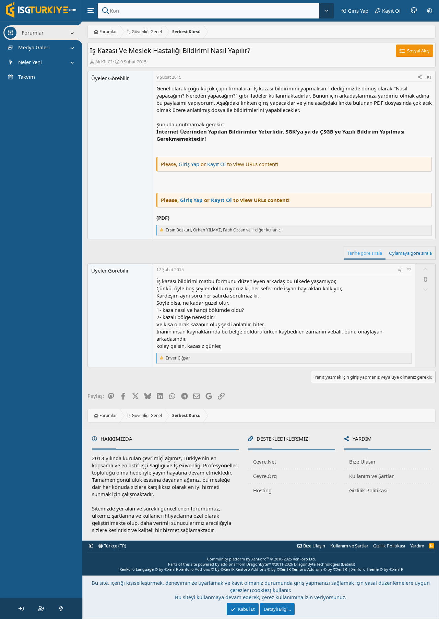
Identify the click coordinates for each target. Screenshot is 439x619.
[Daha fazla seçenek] (326, 10)
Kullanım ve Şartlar (371, 475)
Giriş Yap (189, 164)
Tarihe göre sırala (364, 253)
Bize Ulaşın (362, 461)
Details (348, 564)
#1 (429, 77)
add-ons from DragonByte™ (246, 564)
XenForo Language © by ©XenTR (149, 569)
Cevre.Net (264, 461)
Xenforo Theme (377, 569)
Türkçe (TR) (114, 546)
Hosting (262, 490)
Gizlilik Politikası (368, 490)
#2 (409, 270)
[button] (430, 10)
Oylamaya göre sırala (410, 253)
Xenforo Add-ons (207, 569)
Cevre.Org (265, 475)
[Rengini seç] (414, 10)
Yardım (417, 546)
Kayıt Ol (217, 164)
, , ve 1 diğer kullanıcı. (224, 230)
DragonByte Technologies (317, 564)
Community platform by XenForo (261, 558)
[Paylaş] (419, 77)
